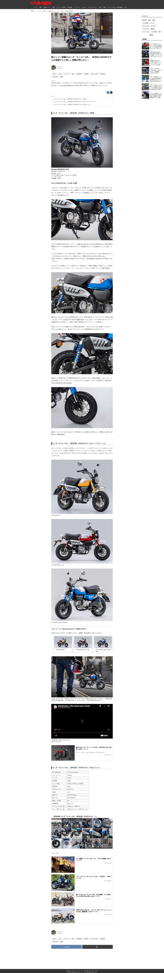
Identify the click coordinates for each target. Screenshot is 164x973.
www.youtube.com (56, 741)
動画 (149, 20)
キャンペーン (145, 26)
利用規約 (68, 971)
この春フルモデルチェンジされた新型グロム (89, 244)
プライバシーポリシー (77, 971)
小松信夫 (59, 68)
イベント (152, 23)
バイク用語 (154, 31)
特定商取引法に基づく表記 (91, 971)
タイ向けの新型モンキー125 (69, 85)
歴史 (154, 20)
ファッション (145, 31)
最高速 (152, 28)
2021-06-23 (60, 67)
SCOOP (144, 20)
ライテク (153, 26)
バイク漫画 (145, 23)
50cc (160, 31)
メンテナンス (145, 28)
